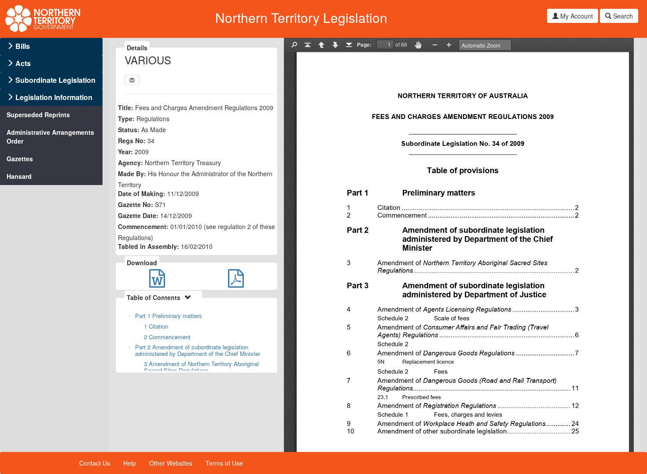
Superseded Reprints (38, 114)
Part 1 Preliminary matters (168, 315)
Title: (125, 107)
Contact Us (94, 463)
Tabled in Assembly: (148, 246)
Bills (22, 46)
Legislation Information (53, 97)
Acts (23, 63)
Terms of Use (224, 463)
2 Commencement (167, 337)
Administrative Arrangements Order (50, 136)
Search (622, 15)
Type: (126, 118)
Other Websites (170, 463)
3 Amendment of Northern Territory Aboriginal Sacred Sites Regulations (201, 366)
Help (129, 463)
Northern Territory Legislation (301, 17)
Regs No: (132, 140)
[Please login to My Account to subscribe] (132, 80)
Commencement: (143, 226)
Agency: (130, 162)
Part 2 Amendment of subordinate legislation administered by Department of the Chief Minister (197, 350)
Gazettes (20, 158)
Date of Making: (141, 193)
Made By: (132, 173)
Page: (364, 44)
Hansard (19, 176)
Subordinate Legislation (55, 80)
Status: (129, 129)
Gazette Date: (138, 215)
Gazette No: (135, 204)
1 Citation (156, 326)
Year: (125, 151)
